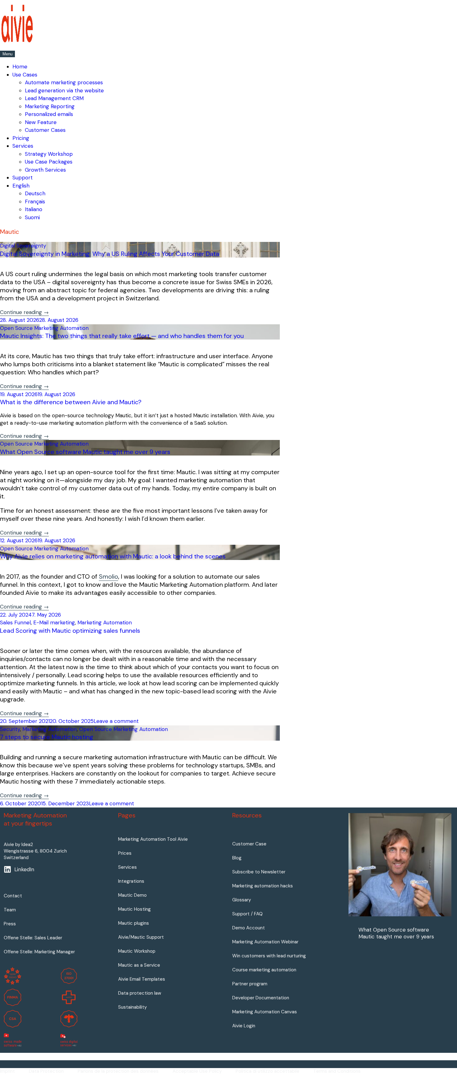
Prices (125, 853)
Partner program (249, 984)
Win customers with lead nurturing (269, 956)
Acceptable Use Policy (197, 1071)
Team (10, 910)
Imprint (7, 1071)
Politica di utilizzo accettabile (267, 1071)
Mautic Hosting (134, 909)
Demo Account (248, 928)
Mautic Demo (132, 895)
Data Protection (46, 1071)
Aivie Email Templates (141, 979)
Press (10, 924)
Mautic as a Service (139, 965)
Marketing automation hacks (262, 886)
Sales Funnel (15, 622)
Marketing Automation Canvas (264, 1012)
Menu (7, 54)
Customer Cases (45, 130)
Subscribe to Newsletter (258, 872)
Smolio (108, 576)
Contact (13, 896)
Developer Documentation (260, 998)
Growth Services (45, 169)
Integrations (131, 881)
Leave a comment (116, 721)
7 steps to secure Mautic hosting (46, 737)
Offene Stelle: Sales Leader (33, 938)
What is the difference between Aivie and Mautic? (70, 402)
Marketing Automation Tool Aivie (153, 839)
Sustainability (132, 1007)
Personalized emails (49, 114)
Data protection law (139, 993)
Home (19, 66)
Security (10, 729)
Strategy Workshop (49, 153)
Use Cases (24, 74)
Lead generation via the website (64, 90)
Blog (237, 858)
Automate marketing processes (64, 82)
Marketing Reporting (50, 106)
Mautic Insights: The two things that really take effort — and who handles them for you (122, 336)
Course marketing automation (264, 970)
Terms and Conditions (337, 1071)
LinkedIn (24, 869)
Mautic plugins (133, 923)
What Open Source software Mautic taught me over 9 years (85, 452)
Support (22, 177)
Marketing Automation (104, 622)
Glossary (241, 900)
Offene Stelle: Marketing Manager (39, 952)
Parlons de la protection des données (118, 1071)
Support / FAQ (247, 914)
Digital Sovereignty (23, 245)
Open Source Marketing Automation (44, 328)
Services (22, 145)
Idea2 (27, 844)
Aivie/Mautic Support (141, 937)
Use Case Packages (48, 161)
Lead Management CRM (54, 98)
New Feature (41, 122)
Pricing (20, 138)
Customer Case (249, 844)
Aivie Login (243, 1026)
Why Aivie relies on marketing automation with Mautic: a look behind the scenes (113, 556)
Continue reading (24, 312)
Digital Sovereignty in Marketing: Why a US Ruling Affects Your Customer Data (109, 254)
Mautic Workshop (136, 951)
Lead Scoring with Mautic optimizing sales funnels (70, 631)
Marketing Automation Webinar (265, 942)
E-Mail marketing (54, 622)
